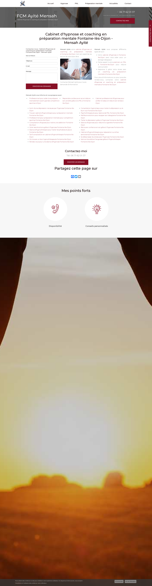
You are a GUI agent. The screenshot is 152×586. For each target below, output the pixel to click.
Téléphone (29, 61)
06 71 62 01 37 (127, 12)
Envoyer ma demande (42, 86)
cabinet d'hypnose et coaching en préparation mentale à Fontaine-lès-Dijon (76, 52)
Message (28, 71)
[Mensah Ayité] (21, 3)
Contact (128, 3)
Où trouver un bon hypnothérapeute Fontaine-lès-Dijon (50, 139)
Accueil (51, 3)
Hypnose (64, 3)
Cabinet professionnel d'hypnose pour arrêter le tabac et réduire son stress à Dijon (110, 101)
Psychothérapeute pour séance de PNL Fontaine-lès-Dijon (102, 113)
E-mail (28, 66)
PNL (76, 3)
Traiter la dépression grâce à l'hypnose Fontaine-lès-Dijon (102, 120)
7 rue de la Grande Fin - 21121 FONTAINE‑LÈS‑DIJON (119, 15)
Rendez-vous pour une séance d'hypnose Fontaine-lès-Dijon (51, 142)
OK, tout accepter (119, 581)
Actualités (113, 3)
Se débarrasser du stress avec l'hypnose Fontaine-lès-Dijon (102, 137)
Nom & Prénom (30, 55)
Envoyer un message (76, 162)
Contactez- (122, 21)
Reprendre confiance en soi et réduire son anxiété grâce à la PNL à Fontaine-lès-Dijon (77, 101)
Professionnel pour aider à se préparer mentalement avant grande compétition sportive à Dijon (44, 101)
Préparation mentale (93, 3)
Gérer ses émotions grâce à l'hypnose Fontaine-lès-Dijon (50, 127)
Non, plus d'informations (130, 581)
